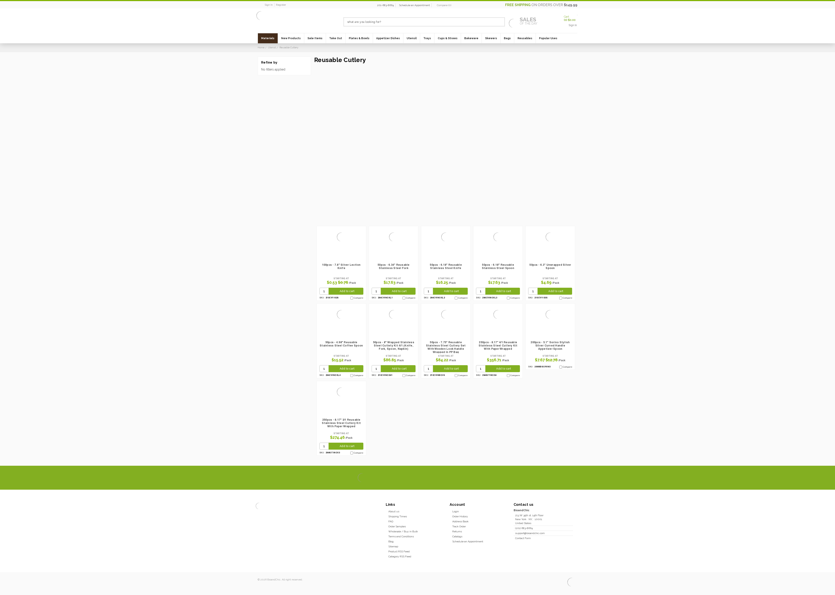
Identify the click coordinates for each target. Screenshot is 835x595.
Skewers (491, 38)
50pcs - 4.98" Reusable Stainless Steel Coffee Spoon (341, 344)
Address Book (460, 521)
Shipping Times (397, 516)
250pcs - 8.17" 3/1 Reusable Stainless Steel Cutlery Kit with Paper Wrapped (341, 423)
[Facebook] (543, 478)
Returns (457, 531)
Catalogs (457, 536)
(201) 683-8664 (524, 528)
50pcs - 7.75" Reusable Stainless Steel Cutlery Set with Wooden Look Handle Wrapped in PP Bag (446, 347)
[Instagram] (558, 478)
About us (393, 511)
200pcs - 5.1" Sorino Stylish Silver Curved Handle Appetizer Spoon (550, 345)
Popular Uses (548, 38)
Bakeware (471, 38)
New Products (291, 38)
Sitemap (393, 546)
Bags (507, 38)
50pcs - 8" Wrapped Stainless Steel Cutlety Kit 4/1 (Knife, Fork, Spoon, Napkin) (393, 345)
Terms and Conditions (401, 536)
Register (281, 4)
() (444, 5)
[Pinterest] (565, 478)
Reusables (525, 38)
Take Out (335, 38)
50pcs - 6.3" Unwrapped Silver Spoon (550, 266)
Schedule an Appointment (414, 5)
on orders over (541, 5)
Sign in (269, 4)
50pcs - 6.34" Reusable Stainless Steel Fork (393, 266)
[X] (550, 478)
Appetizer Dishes (388, 38)
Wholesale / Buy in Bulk (403, 531)
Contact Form (523, 538)
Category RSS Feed (399, 556)
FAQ (390, 521)
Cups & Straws (448, 38)
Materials (267, 38)
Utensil (412, 38)
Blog (391, 541)
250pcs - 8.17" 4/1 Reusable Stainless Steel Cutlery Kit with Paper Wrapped (498, 345)
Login (455, 511)
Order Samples (397, 526)
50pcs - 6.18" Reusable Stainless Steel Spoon (498, 266)
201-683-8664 (385, 5)
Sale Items (314, 38)
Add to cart (347, 291)
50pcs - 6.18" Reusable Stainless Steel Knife (446, 266)
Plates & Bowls (359, 38)
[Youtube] (572, 478)
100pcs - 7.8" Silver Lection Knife (341, 266)
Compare (358, 298)
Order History (460, 516)
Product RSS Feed (399, 551)
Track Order (459, 526)
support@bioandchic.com (530, 533)
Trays (427, 38)
